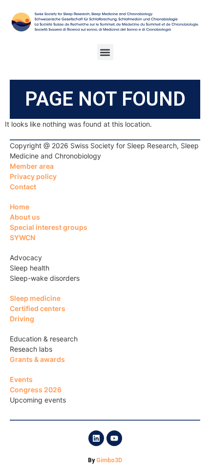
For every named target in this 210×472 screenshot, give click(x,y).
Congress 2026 (36, 389)
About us (25, 217)
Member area (32, 166)
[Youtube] (114, 438)
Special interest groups (48, 227)
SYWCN (22, 237)
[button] (105, 52)
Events (21, 379)
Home (19, 206)
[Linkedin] (96, 438)
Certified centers (37, 308)
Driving (22, 319)
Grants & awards (37, 359)
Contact (23, 186)
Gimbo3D (109, 460)
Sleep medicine (35, 298)
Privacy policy (33, 176)
